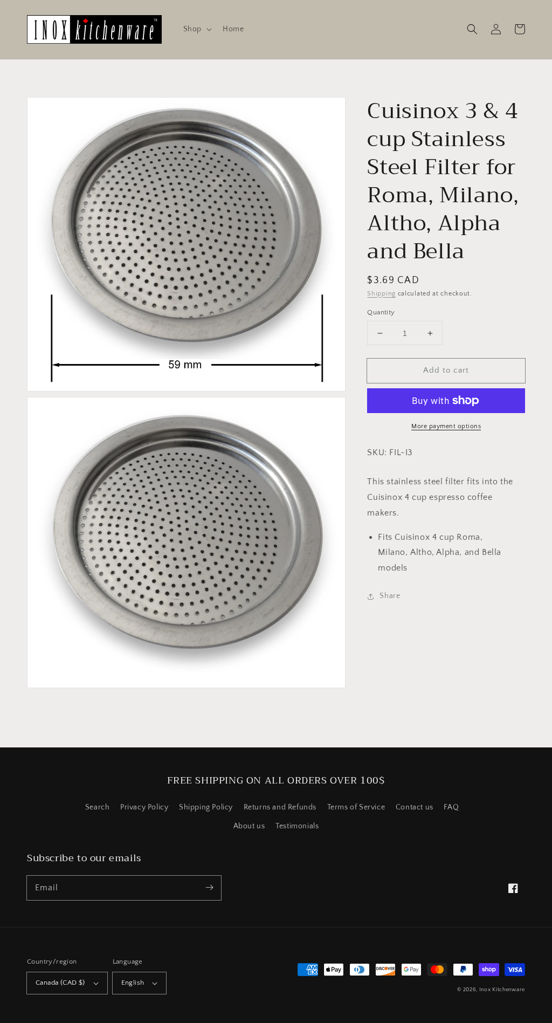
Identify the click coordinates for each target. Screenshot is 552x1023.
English (132, 982)
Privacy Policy (144, 807)
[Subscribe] (209, 888)
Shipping (381, 293)
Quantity (381, 312)
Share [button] (390, 596)
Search (97, 807)
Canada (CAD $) (60, 982)
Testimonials (297, 826)
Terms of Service (356, 807)
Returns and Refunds (280, 807)
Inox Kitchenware (502, 990)
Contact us (414, 807)
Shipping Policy (206, 807)
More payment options (446, 426)
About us (249, 826)
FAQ (451, 807)
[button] (196, 29)
